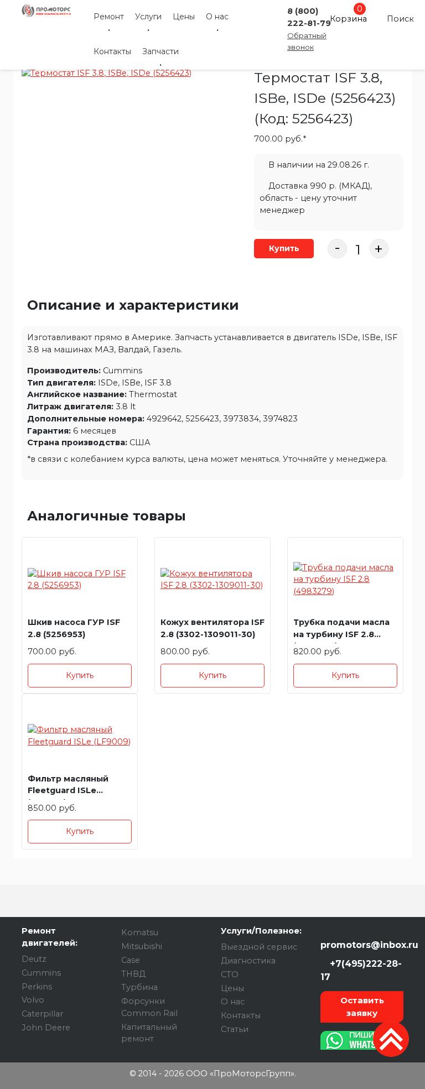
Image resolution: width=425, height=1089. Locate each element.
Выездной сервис (259, 947)
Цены (184, 17)
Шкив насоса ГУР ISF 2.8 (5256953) (74, 628)
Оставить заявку (362, 1006)
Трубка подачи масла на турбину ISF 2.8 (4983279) (341, 630)
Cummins (41, 973)
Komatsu (139, 932)
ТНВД (133, 974)
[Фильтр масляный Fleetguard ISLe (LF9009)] (80, 736)
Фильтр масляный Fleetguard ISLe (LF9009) (68, 787)
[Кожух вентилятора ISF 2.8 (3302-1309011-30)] (212, 580)
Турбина (139, 987)
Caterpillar (42, 1014)
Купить (284, 248)
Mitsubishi (141, 946)
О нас (217, 17)
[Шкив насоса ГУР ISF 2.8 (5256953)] (80, 580)
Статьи (234, 1029)
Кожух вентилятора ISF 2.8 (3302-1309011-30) (212, 628)
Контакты (112, 51)
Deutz (34, 959)
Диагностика (248, 961)
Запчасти (160, 51)
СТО (230, 974)
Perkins (37, 987)
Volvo (33, 1000)
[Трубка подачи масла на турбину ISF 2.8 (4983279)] (345, 580)
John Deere (46, 1028)
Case (130, 960)
